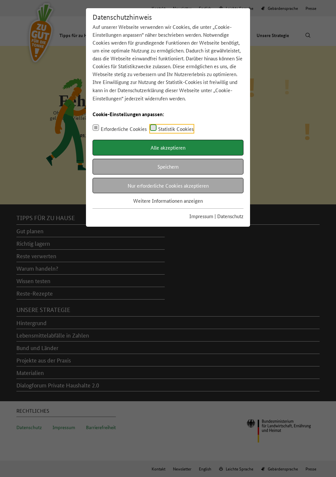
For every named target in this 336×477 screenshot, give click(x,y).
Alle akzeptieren (168, 147)
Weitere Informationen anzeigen (168, 200)
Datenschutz (230, 216)
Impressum (201, 216)
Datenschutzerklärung (140, 90)
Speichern (168, 166)
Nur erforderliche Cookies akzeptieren (168, 185)
